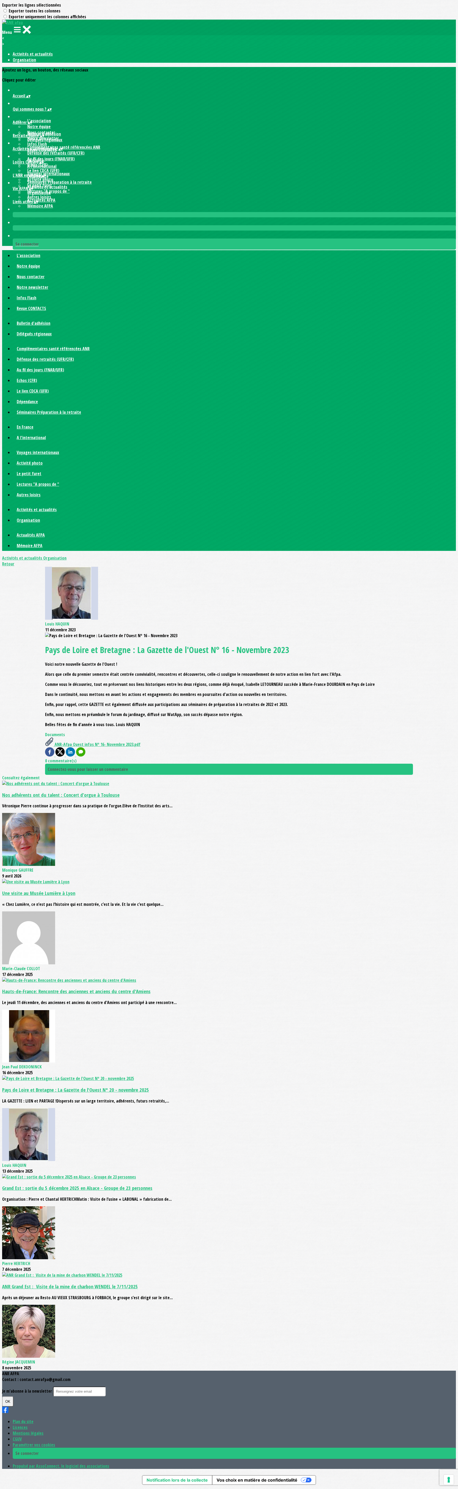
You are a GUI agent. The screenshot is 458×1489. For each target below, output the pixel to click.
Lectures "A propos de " (38, 484)
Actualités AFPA (41, 200)
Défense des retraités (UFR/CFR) (56, 153)
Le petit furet (29, 473)
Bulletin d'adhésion (33, 323)
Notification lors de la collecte (177, 1480)
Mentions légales (28, 1433)
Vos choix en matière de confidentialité (257, 1480)
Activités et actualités (33, 54)
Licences (20, 1427)
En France (25, 427)
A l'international (41, 166)
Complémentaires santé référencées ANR (63, 147)
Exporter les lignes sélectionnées (31, 5)
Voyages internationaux (48, 174)
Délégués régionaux (44, 140)
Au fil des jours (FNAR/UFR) (51, 159)
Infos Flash (37, 144)
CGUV (17, 1439)
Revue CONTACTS (31, 308)
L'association (39, 121)
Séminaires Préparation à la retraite (59, 182)
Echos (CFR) (27, 380)
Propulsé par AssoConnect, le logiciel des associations (61, 1466)
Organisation (24, 60)
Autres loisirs (39, 197)
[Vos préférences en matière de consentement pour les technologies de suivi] (449, 1480)
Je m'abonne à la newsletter (27, 1391)
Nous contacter (31, 277)
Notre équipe (39, 126)
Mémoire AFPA (40, 206)
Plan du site (23, 1421)
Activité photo (40, 179)
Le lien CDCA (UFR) (43, 170)
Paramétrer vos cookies (34, 1445)
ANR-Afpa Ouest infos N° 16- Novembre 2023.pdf (97, 744)
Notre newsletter (32, 287)
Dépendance (27, 401)
